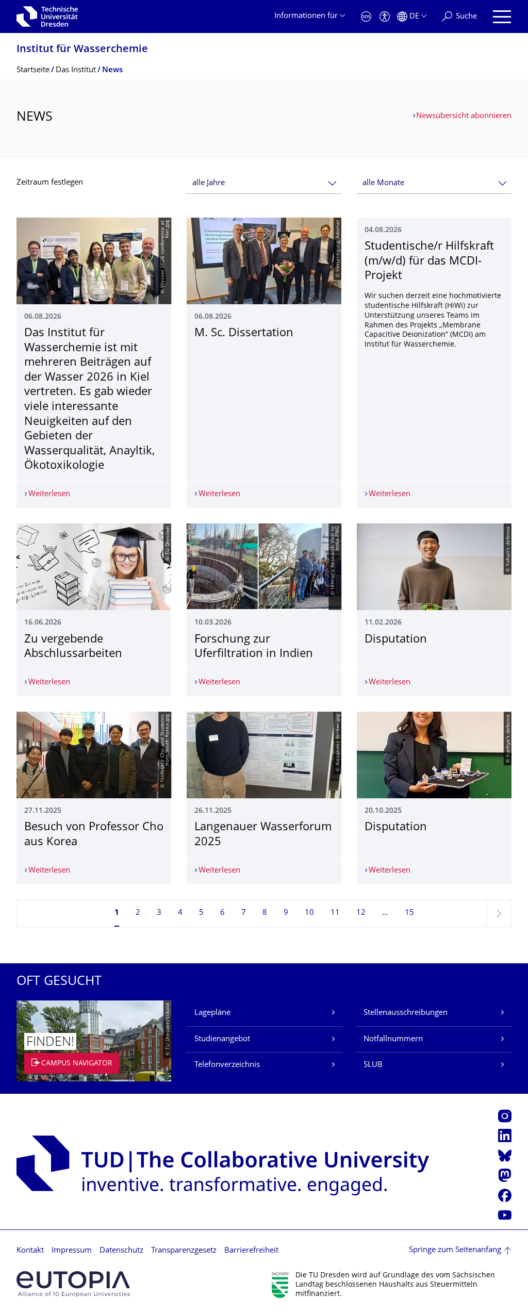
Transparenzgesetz (184, 1251)
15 (409, 913)
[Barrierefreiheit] (384, 17)
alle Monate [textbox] (383, 183)
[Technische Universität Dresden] (47, 16)
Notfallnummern (393, 1039)
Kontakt (30, 1251)
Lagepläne (212, 1013)
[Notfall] (366, 17)
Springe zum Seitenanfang (455, 1250)
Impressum (72, 1251)
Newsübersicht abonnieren (464, 116)
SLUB (373, 1065)
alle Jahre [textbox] (208, 183)
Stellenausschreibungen (406, 1013)
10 (309, 913)
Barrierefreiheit (251, 1251)
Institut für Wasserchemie (82, 50)
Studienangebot (222, 1039)
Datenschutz (121, 1251)
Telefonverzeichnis (227, 1065)
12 (361, 913)
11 (335, 913)
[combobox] (264, 183)
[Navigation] (502, 16)
